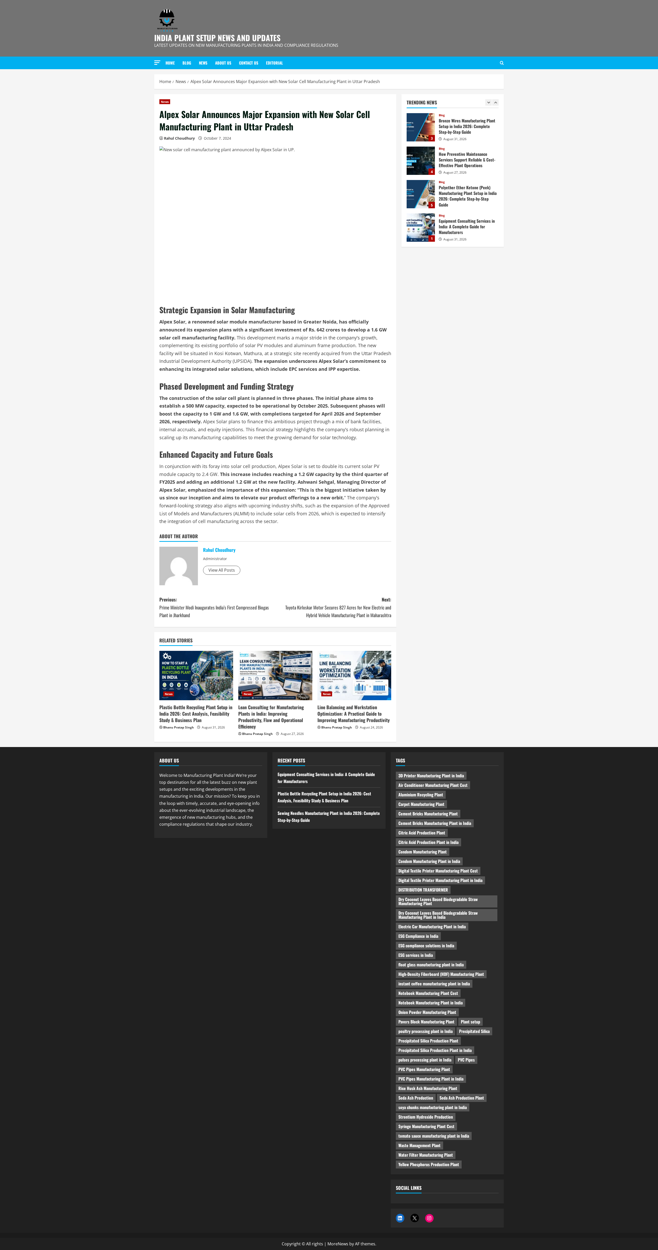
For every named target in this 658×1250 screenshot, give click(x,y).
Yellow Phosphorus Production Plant (428, 1164)
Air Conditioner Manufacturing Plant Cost (433, 785)
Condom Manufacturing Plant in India (429, 861)
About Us (223, 63)
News (203, 63)
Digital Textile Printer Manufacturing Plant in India (440, 880)
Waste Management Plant (419, 1145)
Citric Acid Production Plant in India (428, 842)
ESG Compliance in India (418, 936)
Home (170, 63)
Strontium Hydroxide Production (425, 1117)
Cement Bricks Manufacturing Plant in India (434, 823)
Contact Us (248, 63)
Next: (338, 607)
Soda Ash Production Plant (462, 1098)
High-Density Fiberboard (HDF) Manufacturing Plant (441, 974)
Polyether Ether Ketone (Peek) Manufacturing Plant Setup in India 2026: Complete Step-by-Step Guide (421, 161)
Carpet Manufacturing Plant (421, 804)
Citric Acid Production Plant (421, 833)
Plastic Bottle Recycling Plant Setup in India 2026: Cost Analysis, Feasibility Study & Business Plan (195, 713)
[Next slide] (495, 102)
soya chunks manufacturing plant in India (432, 1107)
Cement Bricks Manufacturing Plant (428, 814)
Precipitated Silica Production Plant (428, 1041)
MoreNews (337, 1244)
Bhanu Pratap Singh (178, 727)
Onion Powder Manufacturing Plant (427, 1012)
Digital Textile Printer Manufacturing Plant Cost (438, 871)
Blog (186, 63)
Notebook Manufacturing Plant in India (430, 1003)
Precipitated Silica (474, 1031)
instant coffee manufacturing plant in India (434, 984)
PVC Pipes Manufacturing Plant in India (430, 1079)
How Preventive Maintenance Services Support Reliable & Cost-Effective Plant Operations (421, 127)
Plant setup (470, 1022)
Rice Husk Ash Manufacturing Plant (427, 1088)
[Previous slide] (488, 102)
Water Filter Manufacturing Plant (425, 1155)
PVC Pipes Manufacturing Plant (424, 1069)
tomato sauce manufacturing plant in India (433, 1136)
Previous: (214, 607)
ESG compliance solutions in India (426, 945)
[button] (157, 62)
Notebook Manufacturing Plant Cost (428, 993)
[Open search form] (502, 63)
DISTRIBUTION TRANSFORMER (423, 890)
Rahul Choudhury (179, 138)
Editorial (274, 63)
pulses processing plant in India (424, 1060)
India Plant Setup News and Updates (217, 37)
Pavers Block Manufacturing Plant (426, 1022)
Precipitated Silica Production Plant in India (435, 1050)
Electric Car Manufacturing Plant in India (432, 926)
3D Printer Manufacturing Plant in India (431, 775)
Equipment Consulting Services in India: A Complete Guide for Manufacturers (421, 194)
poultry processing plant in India (425, 1031)
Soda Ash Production (415, 1098)
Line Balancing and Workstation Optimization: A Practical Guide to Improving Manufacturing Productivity (353, 713)
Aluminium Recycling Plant (420, 795)
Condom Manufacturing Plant (422, 852)
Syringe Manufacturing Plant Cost (426, 1126)
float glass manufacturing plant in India (431, 964)
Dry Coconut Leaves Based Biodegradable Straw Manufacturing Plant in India (438, 915)
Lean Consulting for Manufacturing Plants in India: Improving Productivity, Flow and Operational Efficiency (271, 717)
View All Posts (221, 570)
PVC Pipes (466, 1060)
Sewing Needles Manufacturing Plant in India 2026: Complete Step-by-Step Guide (421, 227)
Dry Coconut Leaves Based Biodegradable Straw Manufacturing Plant (438, 901)
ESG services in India (415, 955)
